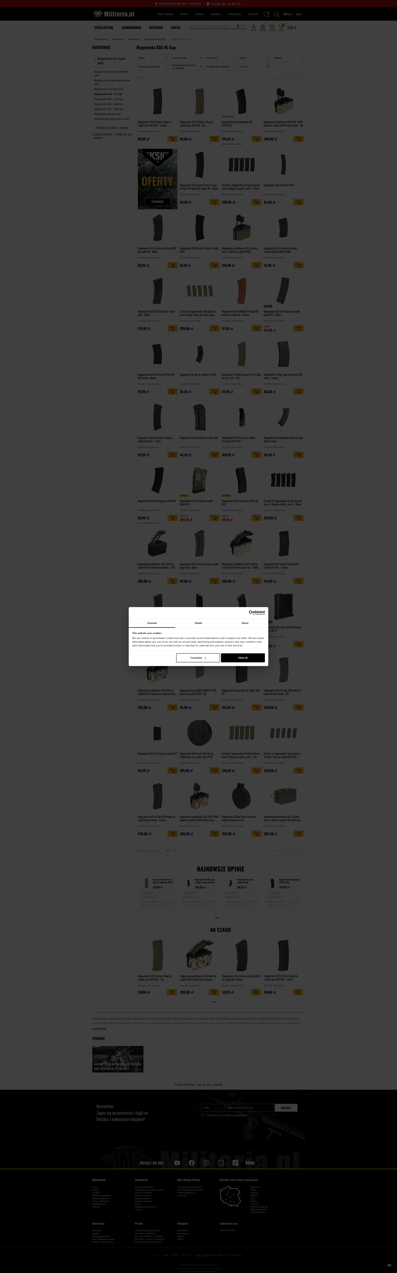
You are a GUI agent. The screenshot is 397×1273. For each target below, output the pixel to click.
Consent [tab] (152, 623)
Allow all (243, 657)
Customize (196, 657)
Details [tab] (198, 623)
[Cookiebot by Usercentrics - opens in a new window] (251, 613)
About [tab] (245, 623)
